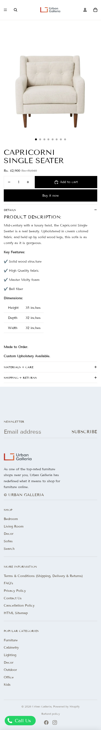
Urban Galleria (41, 706)
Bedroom (11, 519)
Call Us (22, 720)
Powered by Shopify (66, 706)
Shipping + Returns (20, 377)
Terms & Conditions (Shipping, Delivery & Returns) (43, 576)
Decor (8, 534)
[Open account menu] (85, 10)
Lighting (10, 655)
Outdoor (10, 670)
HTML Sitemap (16, 613)
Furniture (11, 640)
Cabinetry (11, 648)
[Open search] (15, 10)
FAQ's (8, 583)
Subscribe (84, 431)
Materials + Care (18, 367)
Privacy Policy (15, 591)
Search (9, 549)
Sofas (8, 541)
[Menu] (5, 10)
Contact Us (13, 598)
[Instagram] (55, 722)
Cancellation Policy (19, 606)
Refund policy (50, 713)
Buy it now (50, 196)
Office (9, 677)
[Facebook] (46, 722)
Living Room (13, 526)
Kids (7, 685)
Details (10, 210)
